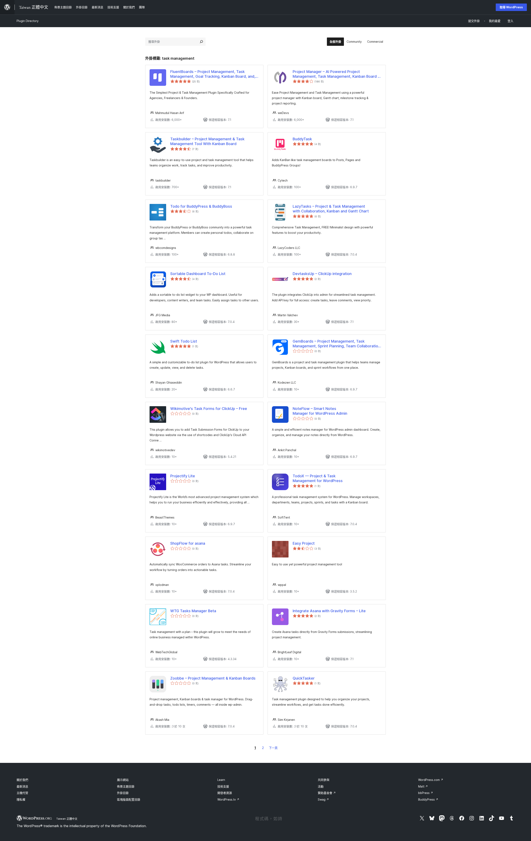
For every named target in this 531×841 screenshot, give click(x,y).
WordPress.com (430, 780)
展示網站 (123, 780)
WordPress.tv (228, 799)
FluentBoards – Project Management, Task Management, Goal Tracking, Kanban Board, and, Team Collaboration (212, 74)
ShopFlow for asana (187, 543)
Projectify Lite (182, 476)
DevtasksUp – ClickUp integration (322, 273)
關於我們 (22, 780)
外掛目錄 (123, 793)
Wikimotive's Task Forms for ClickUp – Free (208, 408)
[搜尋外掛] (201, 42)
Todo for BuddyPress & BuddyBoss (201, 206)
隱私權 (21, 799)
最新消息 (22, 786)
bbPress (425, 793)
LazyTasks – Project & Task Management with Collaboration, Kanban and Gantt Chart (331, 208)
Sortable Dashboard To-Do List (197, 273)
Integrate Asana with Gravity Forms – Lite (329, 611)
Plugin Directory (28, 21)
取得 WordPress (511, 7)
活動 (321, 786)
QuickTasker (304, 678)
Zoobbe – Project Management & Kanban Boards (213, 678)
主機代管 (22, 793)
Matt (423, 786)
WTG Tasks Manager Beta (193, 611)
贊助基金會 (327, 793)
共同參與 (323, 780)
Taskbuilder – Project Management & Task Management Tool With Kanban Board (207, 141)
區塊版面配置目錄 (128, 799)
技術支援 (223, 786)
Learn (221, 780)
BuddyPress (428, 799)
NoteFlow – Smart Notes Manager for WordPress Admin (320, 411)
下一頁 (273, 748)
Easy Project (304, 543)
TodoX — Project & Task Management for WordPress (318, 478)
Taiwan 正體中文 (66, 818)
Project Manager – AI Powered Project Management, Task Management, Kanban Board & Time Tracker (336, 74)
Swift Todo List (183, 341)
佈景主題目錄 (125, 786)
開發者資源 (224, 793)
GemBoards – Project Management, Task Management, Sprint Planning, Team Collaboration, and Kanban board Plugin (337, 344)
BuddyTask (302, 139)
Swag (323, 799)
